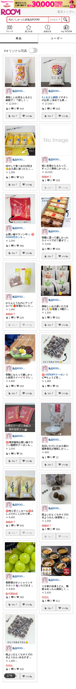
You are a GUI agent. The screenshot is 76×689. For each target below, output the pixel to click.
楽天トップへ (65, 11)
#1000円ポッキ (14, 237)
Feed (9, 29)
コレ (13, 116)
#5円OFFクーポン (55, 374)
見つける (28, 29)
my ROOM (66, 29)
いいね (29, 116)
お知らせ (47, 29)
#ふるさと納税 (50, 97)
